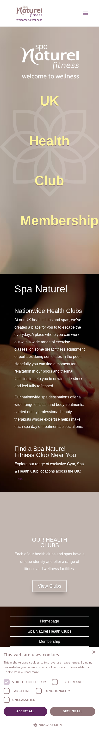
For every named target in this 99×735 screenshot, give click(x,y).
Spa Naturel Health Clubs (49, 631)
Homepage (49, 621)
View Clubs (49, 586)
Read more (31, 672)
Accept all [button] (25, 711)
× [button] (93, 652)
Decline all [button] (72, 711)
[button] (49, 725)
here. (18, 479)
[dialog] (49, 691)
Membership (49, 641)
